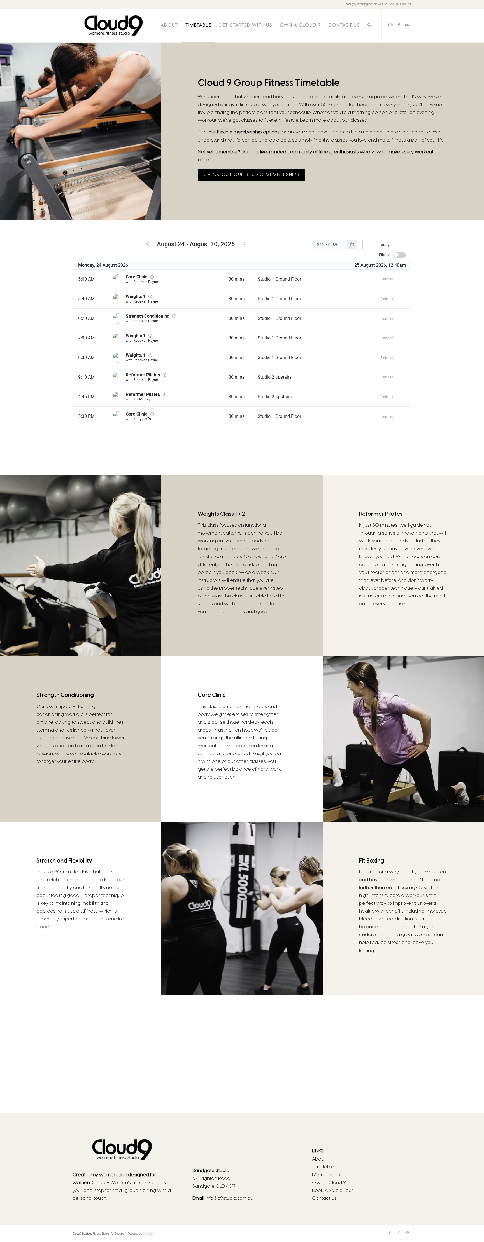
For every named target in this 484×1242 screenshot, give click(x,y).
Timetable (323, 1167)
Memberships (327, 1174)
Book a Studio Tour (400, 4)
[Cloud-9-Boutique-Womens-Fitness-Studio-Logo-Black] (114, 25)
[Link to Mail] (407, 25)
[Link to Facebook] (399, 25)
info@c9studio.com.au (229, 1198)
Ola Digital (148, 1234)
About (318, 1159)
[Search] (369, 25)
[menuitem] (169, 25)
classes (358, 120)
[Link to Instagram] (390, 25)
